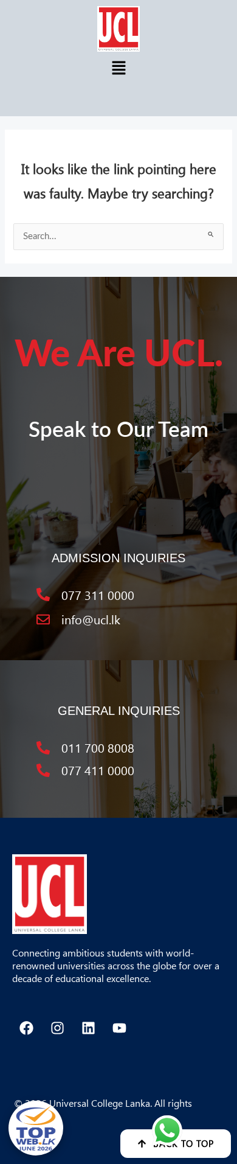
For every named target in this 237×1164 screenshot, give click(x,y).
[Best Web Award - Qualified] (36, 1128)
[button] (118, 68)
